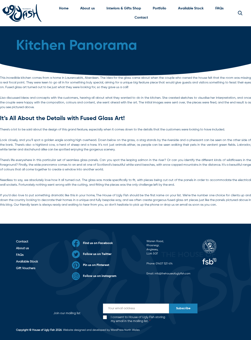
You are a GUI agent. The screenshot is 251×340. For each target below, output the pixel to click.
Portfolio (159, 8)
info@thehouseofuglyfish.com (172, 273)
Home (63, 8)
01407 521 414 (164, 263)
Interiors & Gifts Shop (123, 8)
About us (87, 8)
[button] (240, 13)
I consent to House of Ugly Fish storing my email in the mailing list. (138, 319)
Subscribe (183, 308)
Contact (141, 17)
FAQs (219, 8)
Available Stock (191, 8)
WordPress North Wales (125, 330)
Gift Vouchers (25, 268)
